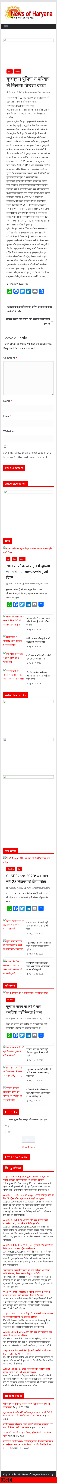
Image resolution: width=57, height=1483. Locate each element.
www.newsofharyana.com (38, 92)
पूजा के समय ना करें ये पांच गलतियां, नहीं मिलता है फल (24, 1009)
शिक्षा (14, 559)
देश (8, 559)
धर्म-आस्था (10, 1000)
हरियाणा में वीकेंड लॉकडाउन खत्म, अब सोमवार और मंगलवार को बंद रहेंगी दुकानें (38, 966)
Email (7, 416)
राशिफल (17, 1168)
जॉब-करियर (10, 869)
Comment (10, 358)
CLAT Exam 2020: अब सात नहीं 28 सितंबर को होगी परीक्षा (27, 878)
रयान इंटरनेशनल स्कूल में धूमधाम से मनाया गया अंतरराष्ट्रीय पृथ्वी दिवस (28, 571)
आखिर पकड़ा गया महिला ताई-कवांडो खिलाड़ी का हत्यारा (28, 321)
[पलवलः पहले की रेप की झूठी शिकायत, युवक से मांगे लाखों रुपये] (13, 928)
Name (8, 401)
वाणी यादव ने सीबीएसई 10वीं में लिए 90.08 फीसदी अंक (38, 657)
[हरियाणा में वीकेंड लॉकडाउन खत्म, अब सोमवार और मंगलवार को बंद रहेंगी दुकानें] (13, 968)
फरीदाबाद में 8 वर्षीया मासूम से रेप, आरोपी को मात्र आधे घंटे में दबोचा (29, 309)
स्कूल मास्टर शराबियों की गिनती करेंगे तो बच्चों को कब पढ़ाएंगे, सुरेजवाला (38, 946)
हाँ (8, 1126)
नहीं (9, 1131)
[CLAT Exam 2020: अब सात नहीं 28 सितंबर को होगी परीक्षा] (28, 860)
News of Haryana (31, 1474)
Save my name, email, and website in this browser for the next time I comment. (27, 455)
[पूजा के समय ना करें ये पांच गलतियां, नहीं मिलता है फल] (28, 993)
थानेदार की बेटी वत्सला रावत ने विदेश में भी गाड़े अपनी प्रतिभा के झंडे (38, 621)
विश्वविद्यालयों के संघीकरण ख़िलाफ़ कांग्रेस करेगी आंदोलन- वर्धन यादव (38, 675)
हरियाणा (18, 71)
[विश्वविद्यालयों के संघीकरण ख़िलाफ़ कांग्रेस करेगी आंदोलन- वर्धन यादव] (13, 678)
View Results (28, 1147)
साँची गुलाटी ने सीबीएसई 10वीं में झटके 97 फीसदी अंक (38, 640)
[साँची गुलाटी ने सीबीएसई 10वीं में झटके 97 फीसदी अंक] (13, 642)
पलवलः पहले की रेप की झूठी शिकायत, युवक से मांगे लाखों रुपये (37, 925)
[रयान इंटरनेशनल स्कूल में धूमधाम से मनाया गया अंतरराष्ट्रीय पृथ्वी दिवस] (28, 550)
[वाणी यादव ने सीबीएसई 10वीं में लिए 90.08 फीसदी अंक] (13, 659)
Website (8, 431)
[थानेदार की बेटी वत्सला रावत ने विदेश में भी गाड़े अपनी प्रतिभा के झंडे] (13, 624)
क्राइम (9, 71)
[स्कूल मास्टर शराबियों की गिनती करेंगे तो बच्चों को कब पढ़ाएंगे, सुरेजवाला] (13, 948)
